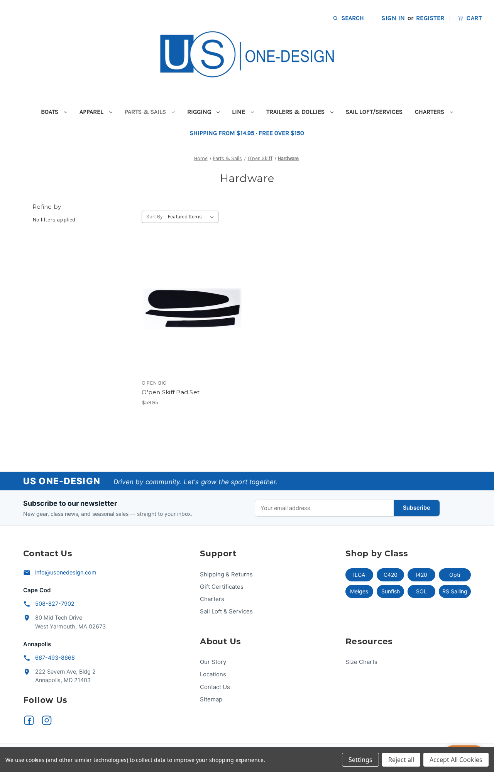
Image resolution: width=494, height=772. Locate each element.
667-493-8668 (55, 657)
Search (352, 18)
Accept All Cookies (456, 759)
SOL (421, 591)
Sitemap (211, 699)
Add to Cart (192, 322)
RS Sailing (454, 591)
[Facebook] (29, 720)
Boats (50, 111)
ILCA (359, 574)
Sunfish (390, 591)
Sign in (393, 18)
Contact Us (215, 687)
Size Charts (361, 662)
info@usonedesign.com (65, 572)
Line (239, 111)
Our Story (213, 662)
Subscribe (416, 507)
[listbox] (192, 217)
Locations (213, 674)
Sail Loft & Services (226, 611)
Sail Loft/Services (374, 111)
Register (430, 18)
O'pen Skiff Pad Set (171, 392)
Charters (430, 111)
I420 (421, 574)
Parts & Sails (146, 111)
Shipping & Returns (226, 574)
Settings (360, 759)
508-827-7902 (54, 603)
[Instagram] (46, 720)
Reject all (401, 759)
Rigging (200, 111)
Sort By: (155, 217)
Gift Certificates (222, 586)
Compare (190, 309)
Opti (454, 574)
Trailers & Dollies (296, 111)
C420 (391, 574)
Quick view (191, 295)
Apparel (92, 111)
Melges (359, 591)
